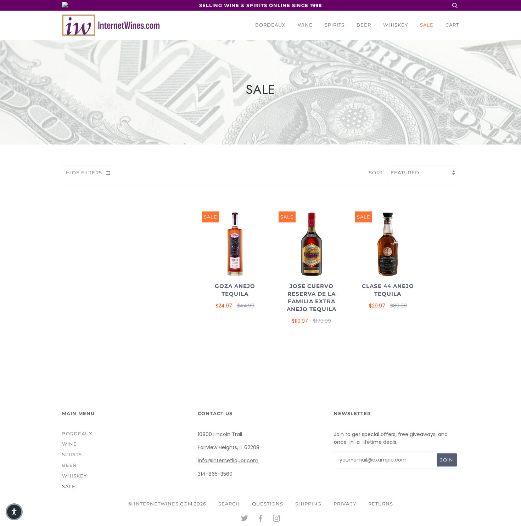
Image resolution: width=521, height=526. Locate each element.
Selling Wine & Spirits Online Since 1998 (260, 5)
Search (229, 504)
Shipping (308, 504)
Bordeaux (270, 25)
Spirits (334, 25)
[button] (14, 511)
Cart (452, 25)
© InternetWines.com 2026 (167, 504)
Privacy (345, 504)
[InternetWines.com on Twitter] (244, 519)
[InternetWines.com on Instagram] (276, 519)
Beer (364, 25)
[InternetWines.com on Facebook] (260, 519)
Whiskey (395, 25)
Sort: (377, 172)
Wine (305, 25)
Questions (267, 504)
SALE (426, 25)
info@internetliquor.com (228, 460)
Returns (380, 504)
